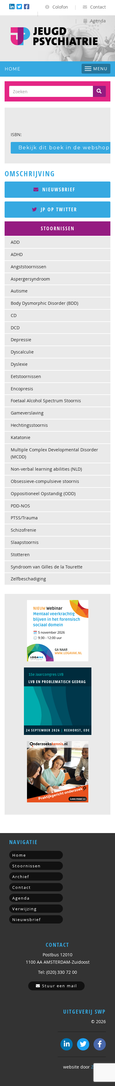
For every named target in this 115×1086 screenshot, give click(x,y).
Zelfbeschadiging (28, 579)
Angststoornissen (28, 267)
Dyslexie (19, 364)
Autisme (19, 291)
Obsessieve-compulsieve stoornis (45, 481)
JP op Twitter (58, 209)
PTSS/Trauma (24, 518)
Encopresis (22, 389)
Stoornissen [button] (58, 228)
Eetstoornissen (26, 376)
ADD (15, 242)
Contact (97, 7)
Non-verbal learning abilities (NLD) (46, 469)
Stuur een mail (58, 985)
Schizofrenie (23, 530)
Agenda (97, 21)
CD (14, 315)
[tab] (57, 228)
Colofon (59, 7)
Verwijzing (24, 909)
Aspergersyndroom (30, 279)
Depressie (21, 339)
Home (13, 69)
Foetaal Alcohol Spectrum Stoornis (46, 400)
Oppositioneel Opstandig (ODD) (43, 493)
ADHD (17, 254)
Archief (20, 876)
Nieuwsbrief (57, 189)
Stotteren (20, 554)
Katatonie (20, 437)
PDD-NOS (20, 506)
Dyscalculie (22, 352)
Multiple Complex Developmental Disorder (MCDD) (54, 453)
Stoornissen (26, 866)
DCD (15, 328)
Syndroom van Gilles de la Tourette (46, 567)
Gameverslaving (27, 413)
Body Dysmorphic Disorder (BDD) (44, 303)
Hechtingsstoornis (29, 425)
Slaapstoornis (25, 542)
